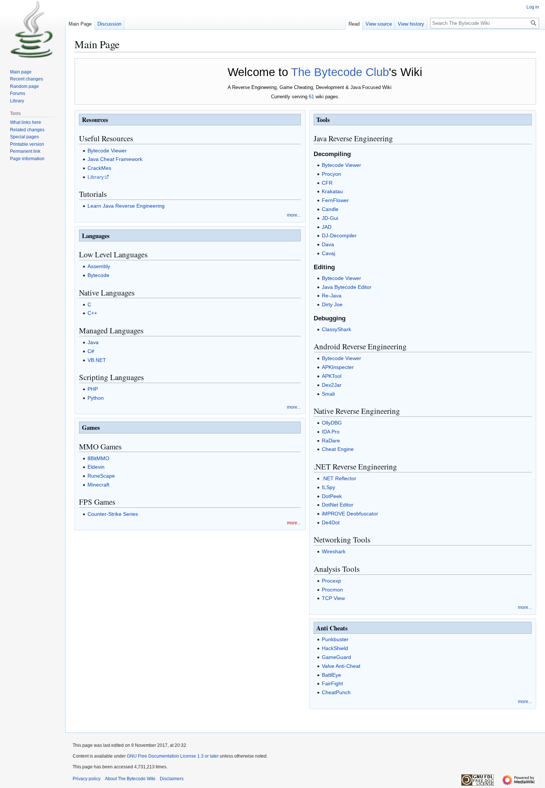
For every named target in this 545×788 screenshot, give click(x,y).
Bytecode (98, 275)
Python (95, 398)
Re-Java (331, 296)
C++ (92, 313)
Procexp (331, 581)
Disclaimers (172, 778)
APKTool (331, 376)
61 (311, 96)
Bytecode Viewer (107, 151)
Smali (328, 394)
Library (95, 177)
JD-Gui (330, 218)
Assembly (98, 266)
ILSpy (328, 487)
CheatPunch (336, 692)
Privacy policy (86, 778)
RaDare (331, 441)
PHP (92, 389)
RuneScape (101, 476)
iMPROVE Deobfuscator (350, 514)
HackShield (335, 648)
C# (90, 351)
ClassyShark (336, 329)
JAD (326, 227)
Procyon (331, 174)
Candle (330, 209)
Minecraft (98, 485)
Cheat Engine (338, 449)
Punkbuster (335, 639)
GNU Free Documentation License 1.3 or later (173, 756)
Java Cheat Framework (114, 159)
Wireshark (334, 551)
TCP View (333, 598)
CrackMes (99, 168)
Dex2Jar (331, 385)
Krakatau (332, 191)
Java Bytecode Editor (346, 287)
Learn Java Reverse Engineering (126, 206)
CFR (327, 183)
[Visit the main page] (32, 29)
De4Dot (331, 522)
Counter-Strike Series (112, 514)
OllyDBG (332, 423)
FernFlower (335, 200)
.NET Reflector (339, 478)
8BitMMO (98, 458)
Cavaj (328, 253)
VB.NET (96, 360)
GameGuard (336, 657)
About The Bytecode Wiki (130, 778)
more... (294, 214)
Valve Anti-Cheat (341, 666)
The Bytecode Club (340, 72)
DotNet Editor (337, 505)
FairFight (332, 683)
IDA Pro (331, 432)
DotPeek (332, 496)
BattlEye (331, 675)
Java (93, 342)
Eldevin (96, 467)
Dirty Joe (332, 304)
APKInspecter (338, 367)
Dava (328, 244)
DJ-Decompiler (339, 235)
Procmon (332, 590)
